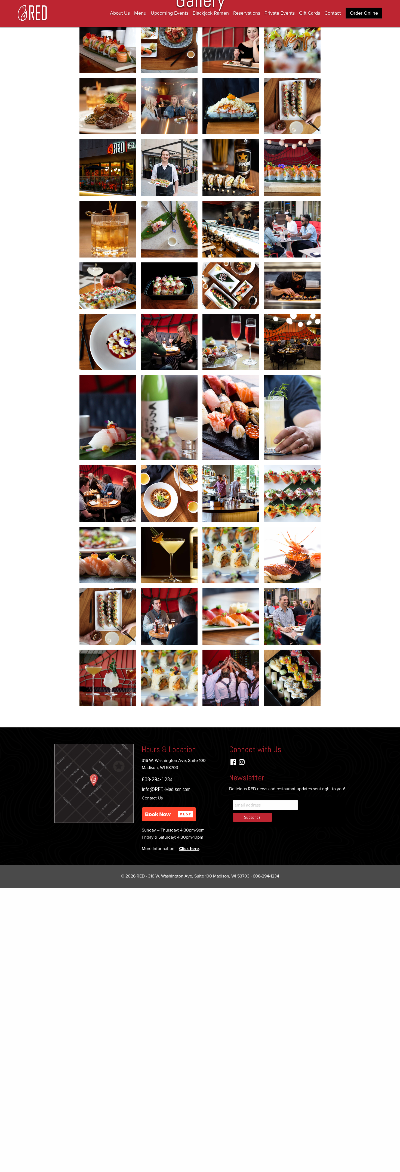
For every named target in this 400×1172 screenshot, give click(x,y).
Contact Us (152, 798)
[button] (169, 814)
